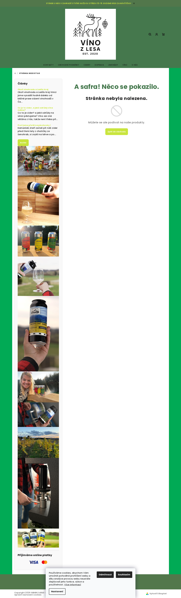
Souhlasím (124, 574)
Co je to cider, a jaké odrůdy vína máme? (35, 109)
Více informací (72, 584)
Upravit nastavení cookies (28, 594)
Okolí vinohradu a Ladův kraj (33, 89)
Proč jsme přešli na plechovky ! (34, 125)
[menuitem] (48, 65)
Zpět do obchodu (117, 131)
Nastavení (57, 591)
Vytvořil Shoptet (158, 593)
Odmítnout (105, 574)
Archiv (23, 142)
